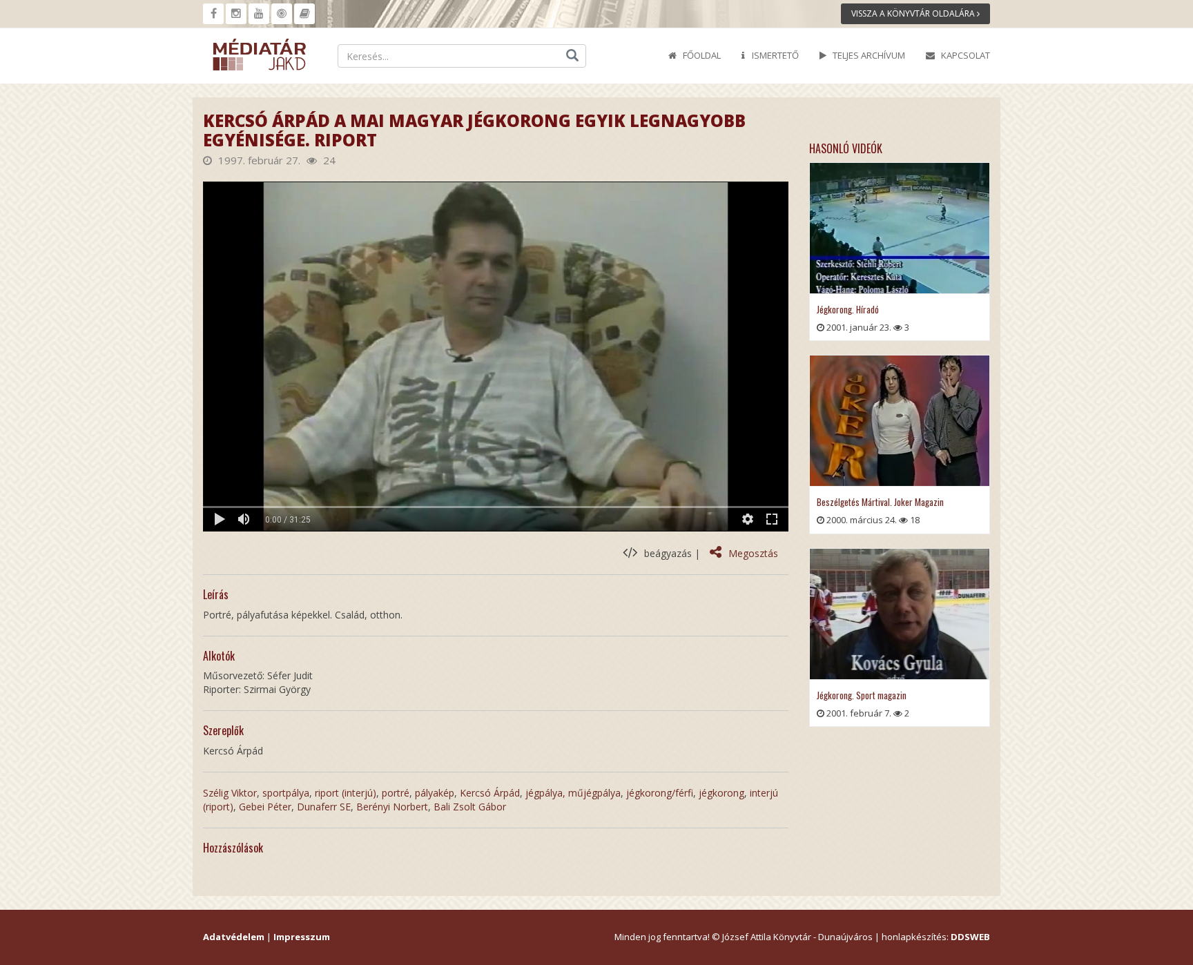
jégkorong (721, 792)
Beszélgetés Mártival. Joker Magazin (880, 502)
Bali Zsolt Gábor (470, 806)
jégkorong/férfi (659, 792)
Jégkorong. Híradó (848, 309)
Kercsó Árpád (490, 792)
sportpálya (285, 792)
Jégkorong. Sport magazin (861, 695)
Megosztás (753, 553)
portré (395, 792)
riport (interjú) (345, 792)
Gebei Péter (265, 806)
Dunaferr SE (324, 806)
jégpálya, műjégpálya (573, 792)
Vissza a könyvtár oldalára (914, 13)
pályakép (434, 792)
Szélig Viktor (230, 792)
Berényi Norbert (392, 806)
